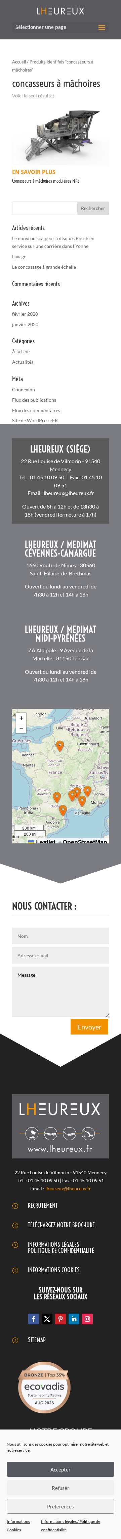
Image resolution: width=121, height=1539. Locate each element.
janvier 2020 (25, 324)
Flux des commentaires (36, 410)
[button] (59, 746)
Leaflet (44, 842)
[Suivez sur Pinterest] (60, 1319)
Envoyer (89, 1027)
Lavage (19, 256)
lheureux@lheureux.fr (69, 493)
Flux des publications (34, 400)
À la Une (21, 351)
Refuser (60, 1488)
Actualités (22, 362)
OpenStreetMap (85, 842)
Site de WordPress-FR (35, 420)
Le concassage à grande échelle (44, 267)
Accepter (60, 1469)
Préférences (60, 1506)
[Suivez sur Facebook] (33, 1319)
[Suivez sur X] (47, 1319)
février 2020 (25, 314)
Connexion (23, 389)
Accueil (19, 61)
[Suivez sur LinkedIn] (74, 1319)
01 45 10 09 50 (47, 477)
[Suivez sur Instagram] (87, 1319)
